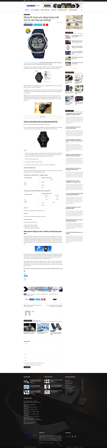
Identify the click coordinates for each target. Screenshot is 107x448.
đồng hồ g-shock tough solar (53, 294)
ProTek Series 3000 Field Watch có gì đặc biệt (74, 233)
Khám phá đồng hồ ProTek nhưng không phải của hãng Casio (73, 169)
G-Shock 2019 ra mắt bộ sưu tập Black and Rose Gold (79, 103)
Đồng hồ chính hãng (45, 9)
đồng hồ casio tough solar (31, 294)
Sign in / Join (44, 0)
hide (45, 116)
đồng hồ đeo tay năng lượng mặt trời (42, 294)
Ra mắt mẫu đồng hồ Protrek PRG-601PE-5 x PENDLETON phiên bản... (35, 392)
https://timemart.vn (30, 423)
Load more (74, 68)
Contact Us (81, 446)
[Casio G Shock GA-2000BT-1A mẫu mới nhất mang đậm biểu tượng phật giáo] (68, 53)
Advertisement (76, 446)
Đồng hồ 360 (54, 9)
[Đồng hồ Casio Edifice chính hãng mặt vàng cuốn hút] (69, 78)
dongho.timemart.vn (69, 110)
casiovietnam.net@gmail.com (49, 442)
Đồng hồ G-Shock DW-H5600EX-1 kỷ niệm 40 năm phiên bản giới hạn (74, 155)
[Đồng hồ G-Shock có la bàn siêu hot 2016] (47, 381)
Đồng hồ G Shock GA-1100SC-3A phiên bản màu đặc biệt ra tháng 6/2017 (33, 306)
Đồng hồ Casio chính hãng (70, 386)
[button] (82, 10)
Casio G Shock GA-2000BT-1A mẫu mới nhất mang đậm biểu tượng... (77, 52)
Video (66, 393)
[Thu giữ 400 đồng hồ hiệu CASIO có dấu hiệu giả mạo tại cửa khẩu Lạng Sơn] (68, 64)
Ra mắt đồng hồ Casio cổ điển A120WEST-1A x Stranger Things (73, 181)
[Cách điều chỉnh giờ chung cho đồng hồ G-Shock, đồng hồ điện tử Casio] (47, 387)
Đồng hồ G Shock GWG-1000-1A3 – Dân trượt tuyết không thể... (69, 103)
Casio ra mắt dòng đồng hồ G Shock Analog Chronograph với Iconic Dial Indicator (54, 306)
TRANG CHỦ (27, 9)
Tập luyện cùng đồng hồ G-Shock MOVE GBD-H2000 (73, 208)
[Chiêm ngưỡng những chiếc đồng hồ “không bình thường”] (79, 78)
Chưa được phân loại (69, 390)
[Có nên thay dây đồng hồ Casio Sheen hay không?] (68, 37)
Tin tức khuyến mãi (35, 9)
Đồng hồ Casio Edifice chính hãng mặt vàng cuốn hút (68, 82)
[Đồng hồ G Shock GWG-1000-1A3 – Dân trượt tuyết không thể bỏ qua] (69, 98)
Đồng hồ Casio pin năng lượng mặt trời (31, 62)
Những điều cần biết (62, 9)
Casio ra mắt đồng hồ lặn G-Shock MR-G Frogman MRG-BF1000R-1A (74, 194)
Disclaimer (68, 446)
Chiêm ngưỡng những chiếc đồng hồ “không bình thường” (78, 82)
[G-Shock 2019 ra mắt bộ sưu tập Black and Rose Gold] (79, 98)
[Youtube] (82, 1)
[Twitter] (80, 1)
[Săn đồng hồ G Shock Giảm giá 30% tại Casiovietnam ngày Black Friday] (68, 42)
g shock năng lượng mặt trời (28, 295)
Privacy (72, 446)
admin (26, 22)
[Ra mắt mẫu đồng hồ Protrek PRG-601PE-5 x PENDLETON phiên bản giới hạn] (56, 327)
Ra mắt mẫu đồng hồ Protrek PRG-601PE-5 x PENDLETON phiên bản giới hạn (56, 333)
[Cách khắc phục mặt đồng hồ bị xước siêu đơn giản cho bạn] (47, 392)
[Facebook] (77, 1)
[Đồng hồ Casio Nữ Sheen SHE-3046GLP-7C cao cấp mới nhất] (68, 48)
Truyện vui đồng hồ (72, 9)
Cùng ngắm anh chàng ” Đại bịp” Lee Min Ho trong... (79, 92)
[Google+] (79, 1)
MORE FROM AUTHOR (36, 320)
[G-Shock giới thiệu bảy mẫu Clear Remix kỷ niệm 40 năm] (43, 327)
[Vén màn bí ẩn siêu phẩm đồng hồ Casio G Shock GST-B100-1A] (69, 88)
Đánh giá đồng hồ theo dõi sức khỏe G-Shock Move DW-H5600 (74, 220)
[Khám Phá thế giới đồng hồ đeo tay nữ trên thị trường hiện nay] (68, 59)
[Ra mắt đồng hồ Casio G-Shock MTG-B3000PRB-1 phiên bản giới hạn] (30, 327)
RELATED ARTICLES (27, 320)
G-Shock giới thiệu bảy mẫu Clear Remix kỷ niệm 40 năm (73, 127)
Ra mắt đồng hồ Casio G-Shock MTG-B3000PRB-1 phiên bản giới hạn (74, 114)
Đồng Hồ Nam (67, 385)
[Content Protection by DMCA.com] (24, 425)
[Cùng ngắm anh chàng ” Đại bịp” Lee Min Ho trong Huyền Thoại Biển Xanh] (79, 88)
